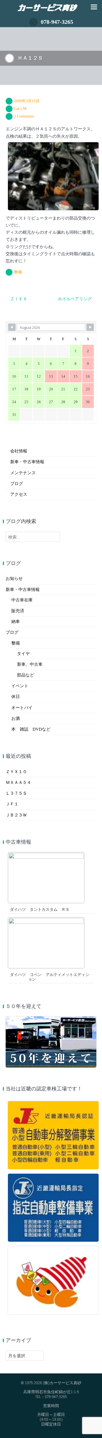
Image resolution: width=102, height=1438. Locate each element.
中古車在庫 (22, 600)
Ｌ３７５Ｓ (16, 793)
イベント (19, 686)
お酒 (15, 718)
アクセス (18, 494)
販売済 (17, 611)
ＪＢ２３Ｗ (16, 815)
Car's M (20, 109)
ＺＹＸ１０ (16, 771)
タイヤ (23, 653)
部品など (25, 675)
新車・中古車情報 (27, 462)
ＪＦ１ (12, 804)
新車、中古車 (29, 664)
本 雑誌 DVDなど (30, 729)
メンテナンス (23, 473)
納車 (15, 621)
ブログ (16, 483)
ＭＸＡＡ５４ (18, 782)
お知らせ (14, 578)
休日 (15, 696)
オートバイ (22, 707)
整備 (18, 272)
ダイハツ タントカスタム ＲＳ (39, 909)
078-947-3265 (57, 22)
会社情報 (18, 451)
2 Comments (24, 116)
